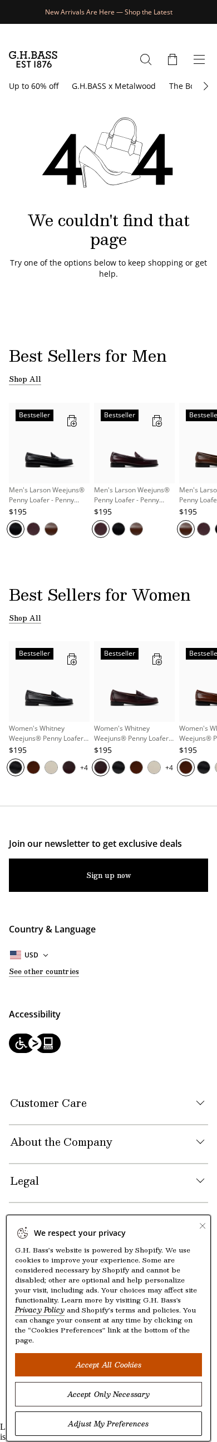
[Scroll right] (204, 86)
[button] (172, 59)
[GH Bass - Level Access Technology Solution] (108, 1044)
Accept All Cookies (109, 1364)
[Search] (146, 59)
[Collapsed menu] (199, 59)
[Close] (202, 1226)
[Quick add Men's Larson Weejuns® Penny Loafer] (72, 421)
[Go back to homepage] (33, 59)
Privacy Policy (40, 1309)
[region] (108, 476)
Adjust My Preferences (108, 1423)
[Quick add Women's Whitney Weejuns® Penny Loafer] (72, 659)
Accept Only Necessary (108, 1394)
